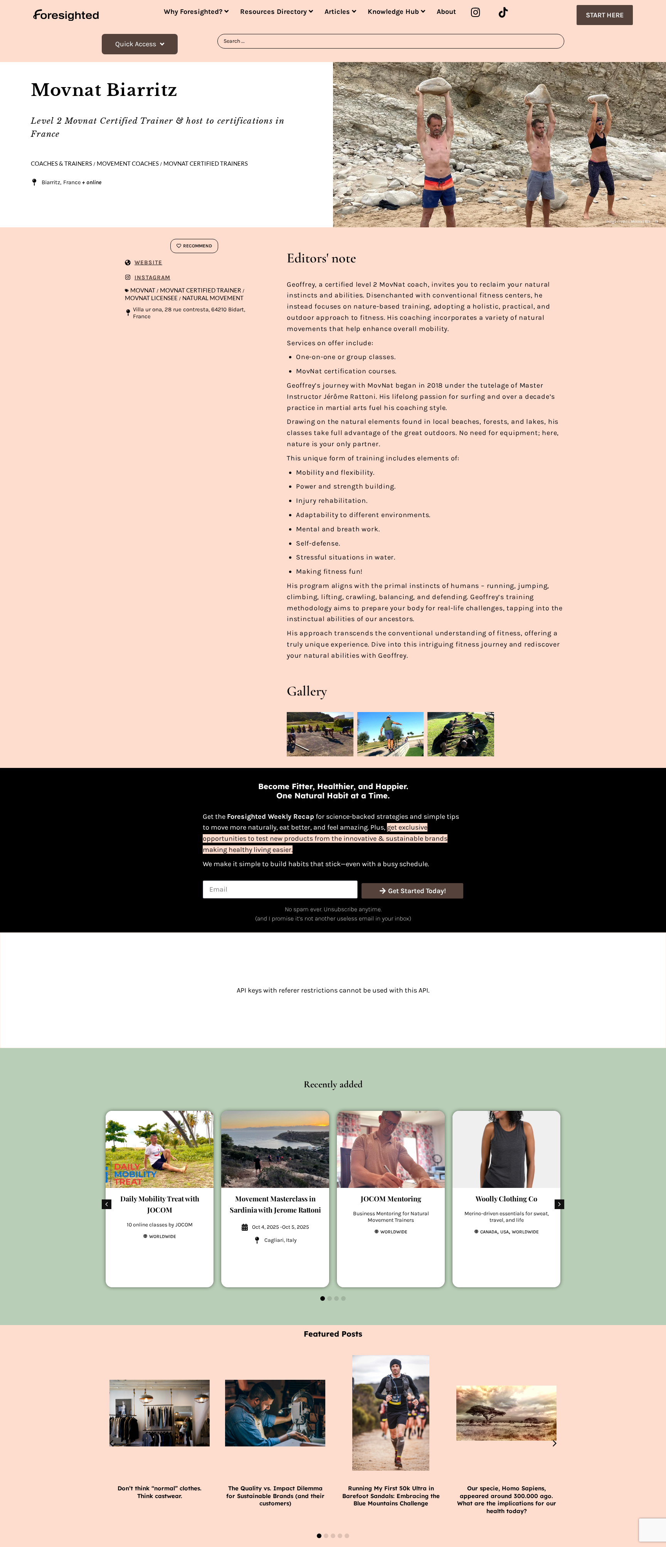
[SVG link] (66, 15)
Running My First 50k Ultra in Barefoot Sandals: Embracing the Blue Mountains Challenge (391, 1496)
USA (504, 1232)
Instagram (152, 277)
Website (148, 262)
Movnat (142, 290)
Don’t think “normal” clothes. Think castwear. (160, 1492)
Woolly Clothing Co (506, 1198)
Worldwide (162, 1236)
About (446, 11)
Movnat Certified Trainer (200, 290)
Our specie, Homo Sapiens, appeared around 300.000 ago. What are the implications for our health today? (506, 1500)
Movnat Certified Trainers (205, 163)
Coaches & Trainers (61, 163)
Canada (488, 1232)
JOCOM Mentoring (391, 1198)
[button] (559, 1204)
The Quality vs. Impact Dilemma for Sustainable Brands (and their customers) (275, 1496)
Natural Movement (213, 298)
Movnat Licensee (151, 298)
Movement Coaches (128, 163)
